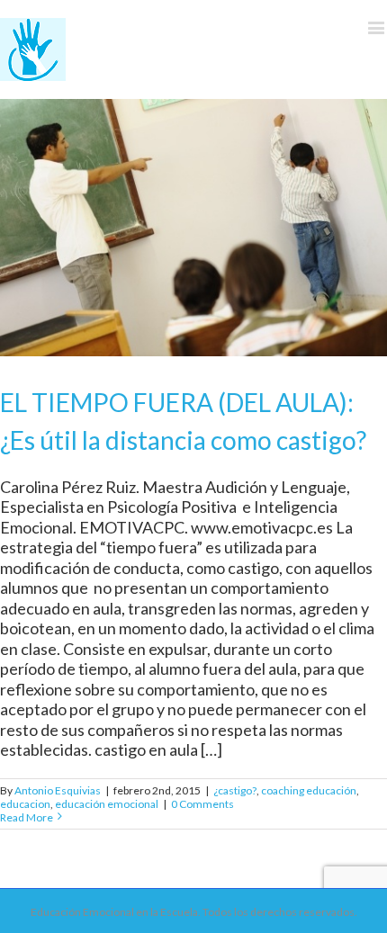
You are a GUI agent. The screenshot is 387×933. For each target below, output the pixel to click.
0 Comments (202, 804)
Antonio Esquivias (57, 790)
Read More (26, 817)
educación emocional (106, 804)
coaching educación (308, 790)
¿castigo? (234, 790)
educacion (25, 804)
